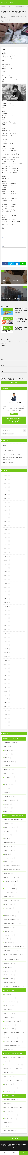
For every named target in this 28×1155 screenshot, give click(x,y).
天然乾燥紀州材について (10, 1025)
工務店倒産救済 (8, 823)
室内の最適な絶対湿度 (9, 842)
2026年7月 (6, 479)
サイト (2, 371)
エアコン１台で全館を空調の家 (11, 959)
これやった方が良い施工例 (10, 888)
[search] (24, 430)
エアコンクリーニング (9, 904)
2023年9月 (6, 610)
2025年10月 (6, 514)
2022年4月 (6, 675)
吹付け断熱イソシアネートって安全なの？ (13, 1041)
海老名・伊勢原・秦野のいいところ (12, 923)
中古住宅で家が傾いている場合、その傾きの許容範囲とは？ (21, 310)
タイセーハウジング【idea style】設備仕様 (13, 1057)
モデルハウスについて (9, 850)
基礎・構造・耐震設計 (9, 858)
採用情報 (6, 792)
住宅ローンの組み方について (11, 950)
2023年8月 (6, 614)
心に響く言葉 (7, 1122)
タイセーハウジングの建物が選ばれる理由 (15, 6)
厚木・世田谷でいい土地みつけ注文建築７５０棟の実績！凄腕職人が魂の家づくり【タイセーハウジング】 (14, 1146)
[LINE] (23, 263)
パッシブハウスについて (10, 998)
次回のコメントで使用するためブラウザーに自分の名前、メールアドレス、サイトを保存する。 (13, 379)
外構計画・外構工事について (11, 800)
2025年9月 (6, 517)
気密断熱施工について (9, 963)
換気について (7, 834)
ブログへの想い (8, 1111)
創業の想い (7, 746)
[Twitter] (11, 263)
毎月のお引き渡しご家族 (10, 781)
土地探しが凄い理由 (9, 942)
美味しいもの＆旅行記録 (10, 1130)
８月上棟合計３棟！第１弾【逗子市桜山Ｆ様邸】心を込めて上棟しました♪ (13, 458)
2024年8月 (6, 567)
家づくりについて (8, 990)
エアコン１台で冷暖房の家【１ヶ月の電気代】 (13, 955)
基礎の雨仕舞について (9, 846)
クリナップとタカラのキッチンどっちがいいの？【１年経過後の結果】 (21, 319)
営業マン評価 (7, 1009)
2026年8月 (6, 475)
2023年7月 (6, 618)
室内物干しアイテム (9, 1084)
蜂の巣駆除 (7, 938)
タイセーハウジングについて (11, 738)
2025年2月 (6, 544)
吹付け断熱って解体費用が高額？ (11, 1045)
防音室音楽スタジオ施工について (11, 865)
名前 (2, 359)
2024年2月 (6, 591)
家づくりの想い (8, 754)
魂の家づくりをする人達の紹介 (11, 900)
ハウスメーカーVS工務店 (10, 1028)
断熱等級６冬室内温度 (9, 978)
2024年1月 (6, 594)
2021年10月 (6, 698)
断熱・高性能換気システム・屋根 (12, 869)
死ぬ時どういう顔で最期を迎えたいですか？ (12, 454)
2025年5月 (6, 533)
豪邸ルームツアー (6, 445)
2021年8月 (6, 706)
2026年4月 (6, 490)
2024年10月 (6, 560)
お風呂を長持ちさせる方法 (10, 831)
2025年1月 (6, 548)
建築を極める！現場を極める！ (9, 462)
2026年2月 (6, 498)
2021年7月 (6, 710)
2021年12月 (6, 691)
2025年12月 (6, 506)
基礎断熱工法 (7, 967)
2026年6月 (6, 483)
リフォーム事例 (8, 931)
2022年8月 (6, 660)
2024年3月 (6, 587)
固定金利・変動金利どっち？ (11, 827)
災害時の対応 (7, 804)
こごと (6, 1126)
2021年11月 (6, 695)
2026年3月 (6, 494)
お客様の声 (7, 757)
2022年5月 (6, 671)
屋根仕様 (6, 1061)
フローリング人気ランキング (11, 1088)
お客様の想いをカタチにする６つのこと (8, 319)
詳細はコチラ (13, 413)
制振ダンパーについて (9, 885)
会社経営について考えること (11, 1115)
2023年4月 (6, 629)
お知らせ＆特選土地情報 (10, 761)
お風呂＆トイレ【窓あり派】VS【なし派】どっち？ (14, 1033)
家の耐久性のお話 (8, 896)
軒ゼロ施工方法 (8, 1072)
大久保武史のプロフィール (10, 742)
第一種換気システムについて (11, 881)
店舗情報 (7, 765)
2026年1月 (6, 502)
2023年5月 (6, 625)
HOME (3, 6)
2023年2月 (6, 637)
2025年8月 (6, 521)
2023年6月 (6, 621)
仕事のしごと (7, 811)
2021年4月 (6, 718)
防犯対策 (6, 838)
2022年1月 (6, 687)
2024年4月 (6, 583)
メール (2, 365)
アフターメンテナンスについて (11, 911)
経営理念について (8, 769)
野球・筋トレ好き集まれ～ (10, 1118)
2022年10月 (6, 652)
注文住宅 (4, 433)
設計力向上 (7, 994)
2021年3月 (6, 722)
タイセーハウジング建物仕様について (12, 1053)
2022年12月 (6, 645)
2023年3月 (6, 633)
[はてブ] (17, 263)
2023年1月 (6, 641)
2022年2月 (6, 683)
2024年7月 (6, 571)
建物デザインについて (9, 982)
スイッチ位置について (9, 1091)
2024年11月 (6, 556)
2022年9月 (6, 656)
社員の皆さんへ (8, 750)
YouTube (7, 788)
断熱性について (8, 873)
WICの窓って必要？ (9, 908)
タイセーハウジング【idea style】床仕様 (13, 1064)
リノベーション (10, 433)
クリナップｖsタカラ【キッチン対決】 (13, 1080)
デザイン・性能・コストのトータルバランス (14, 986)
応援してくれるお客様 (9, 1013)
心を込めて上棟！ (9, 773)
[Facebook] (5, 263)
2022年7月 (6, 664)
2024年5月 (6, 579)
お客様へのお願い (8, 1005)
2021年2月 (6, 725)
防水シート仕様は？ (9, 1076)
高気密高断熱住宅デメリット (11, 1037)
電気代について (8, 1049)
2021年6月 (6, 714)
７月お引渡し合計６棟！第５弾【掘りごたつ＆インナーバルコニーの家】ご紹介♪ (13, 449)
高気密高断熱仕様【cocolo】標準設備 (12, 1068)
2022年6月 (6, 668)
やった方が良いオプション (10, 892)
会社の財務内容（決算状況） (11, 1099)
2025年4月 (6, 537)
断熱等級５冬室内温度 (9, 974)
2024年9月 (6, 564)
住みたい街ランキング (9, 935)
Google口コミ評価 (8, 1017)
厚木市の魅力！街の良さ (10, 915)
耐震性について (8, 861)
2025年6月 (6, 529)
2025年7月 (6, 525)
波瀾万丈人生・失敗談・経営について (13, 1107)
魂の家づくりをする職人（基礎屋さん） (21, 328)
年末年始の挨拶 (8, 807)
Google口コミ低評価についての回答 (12, 1021)
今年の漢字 (7, 1103)
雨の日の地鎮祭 (8, 784)
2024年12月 (6, 552)
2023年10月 (6, 606)
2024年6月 (6, 575)
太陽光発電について (9, 927)
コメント (3, 345)
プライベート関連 (9, 1095)
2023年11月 (6, 602)
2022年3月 (6, 679)
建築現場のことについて (10, 971)
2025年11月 (6, 510)
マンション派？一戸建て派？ (11, 1001)
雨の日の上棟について (9, 777)
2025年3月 (6, 541)
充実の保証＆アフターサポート (11, 877)
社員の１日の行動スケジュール (11, 919)
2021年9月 (6, 702)
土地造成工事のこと (9, 796)
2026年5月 (6, 487)
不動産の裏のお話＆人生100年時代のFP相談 (14, 946)
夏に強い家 (7, 854)
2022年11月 (6, 648)
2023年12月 (6, 598)
